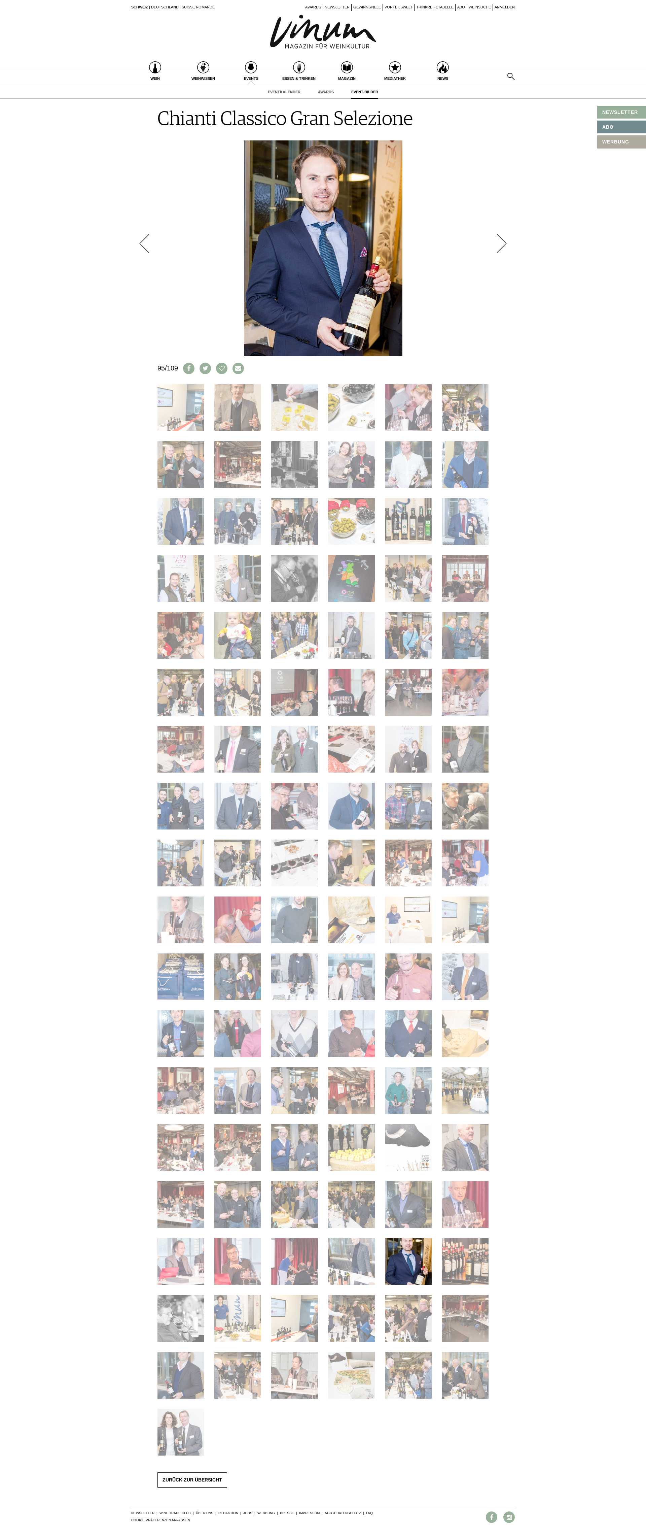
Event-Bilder (364, 92)
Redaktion (228, 1513)
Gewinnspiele (367, 7)
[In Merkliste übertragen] (221, 368)
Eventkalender (284, 92)
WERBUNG (615, 141)
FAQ (369, 1513)
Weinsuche (480, 7)
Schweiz (139, 7)
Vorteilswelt (398, 7)
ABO (608, 127)
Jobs (247, 1513)
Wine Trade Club (175, 1513)
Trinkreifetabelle (435, 7)
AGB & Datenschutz (343, 1513)
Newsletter (337, 7)
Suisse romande (198, 7)
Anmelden (505, 7)
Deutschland (165, 7)
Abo (461, 7)
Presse (287, 1513)
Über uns (204, 1513)
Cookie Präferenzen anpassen (160, 1520)
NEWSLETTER (620, 112)
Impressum (309, 1513)
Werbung (266, 1513)
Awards (313, 7)
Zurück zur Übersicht (192, 1480)
